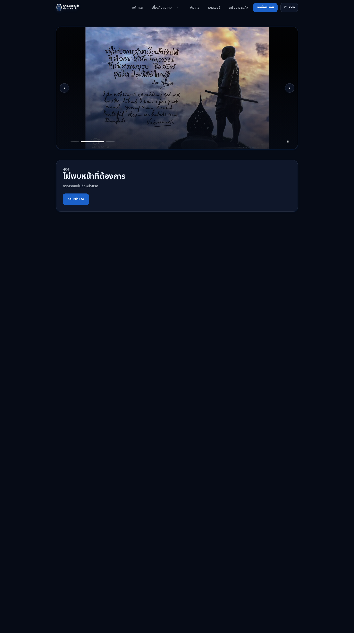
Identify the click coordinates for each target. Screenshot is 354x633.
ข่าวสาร (194, 7)
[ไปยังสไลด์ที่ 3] (92, 138)
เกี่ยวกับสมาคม (162, 7)
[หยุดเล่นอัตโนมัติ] (289, 138)
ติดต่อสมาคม (265, 7)
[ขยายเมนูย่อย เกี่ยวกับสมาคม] (176, 7)
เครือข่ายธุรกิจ (238, 7)
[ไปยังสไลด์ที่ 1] (64, 138)
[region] (177, 88)
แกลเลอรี (214, 7)
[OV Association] (75, 7)
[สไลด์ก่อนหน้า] (64, 88)
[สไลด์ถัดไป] (289, 88)
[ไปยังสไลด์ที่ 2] (75, 138)
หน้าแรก (137, 7)
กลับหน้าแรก (76, 199)
